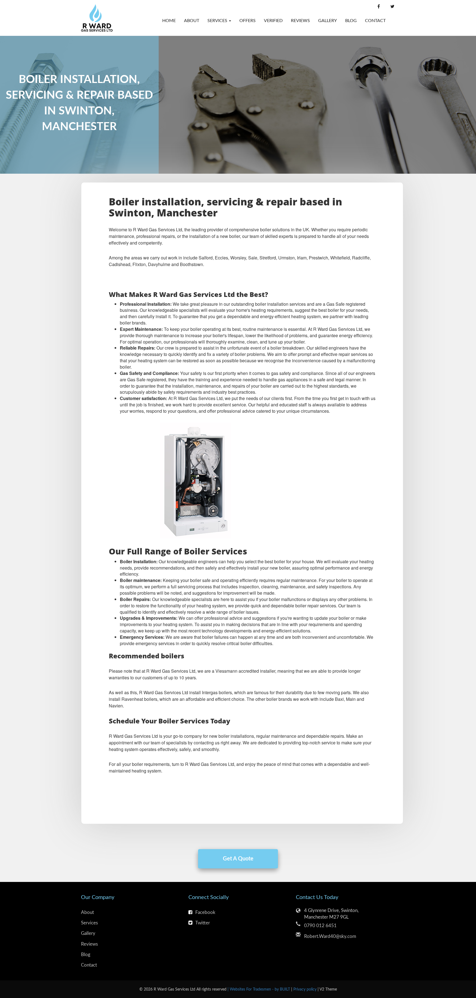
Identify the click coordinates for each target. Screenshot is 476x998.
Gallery (327, 20)
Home (169, 20)
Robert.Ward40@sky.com (330, 936)
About (191, 20)
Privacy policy (305, 989)
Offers (247, 20)
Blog (351, 20)
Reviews (300, 20)
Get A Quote (238, 859)
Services (89, 923)
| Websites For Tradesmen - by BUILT (259, 989)
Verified (273, 20)
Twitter (202, 923)
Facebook (205, 912)
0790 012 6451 (320, 925)
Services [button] (217, 20)
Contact (373, 20)
